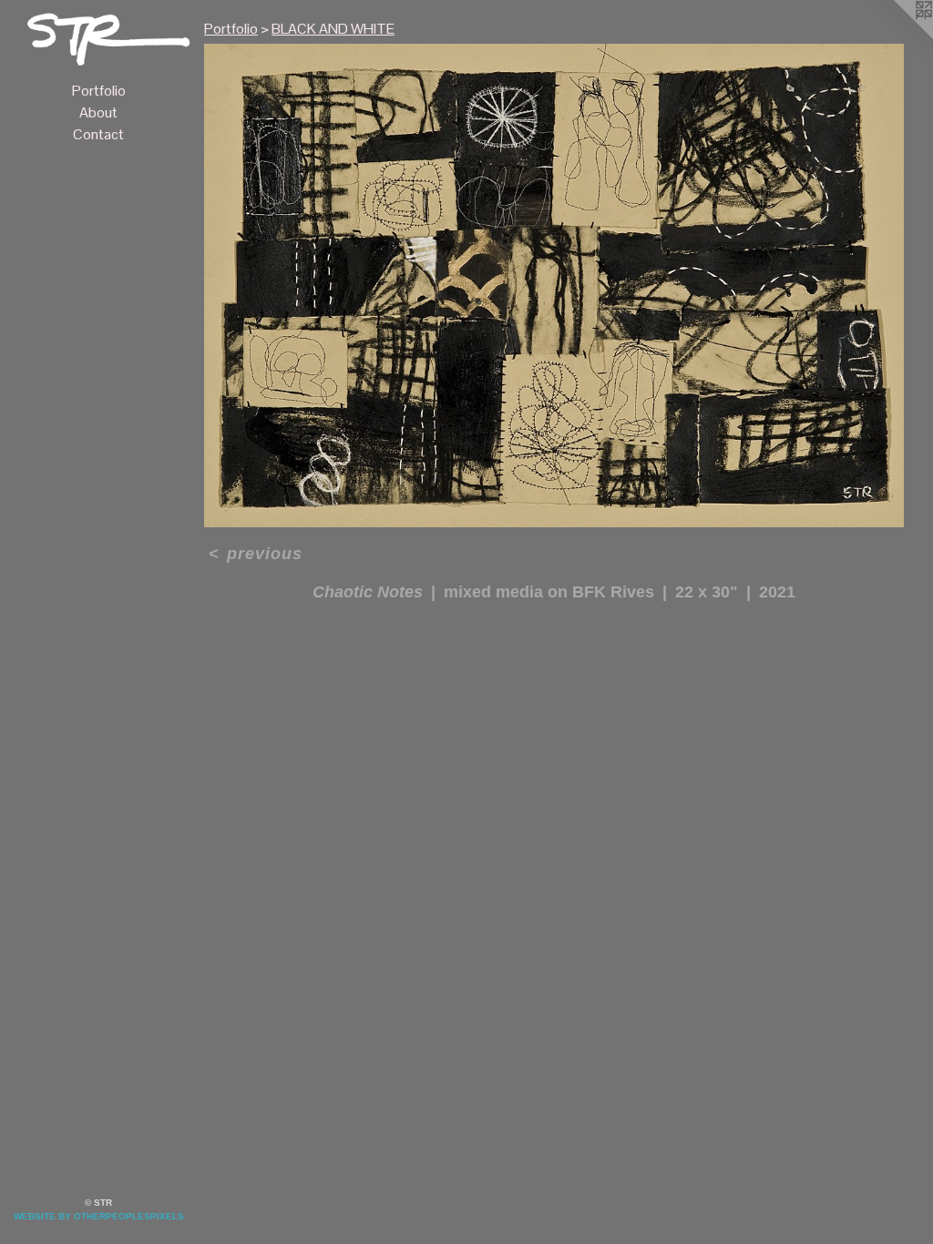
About (98, 112)
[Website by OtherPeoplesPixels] (896, 36)
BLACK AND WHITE (333, 28)
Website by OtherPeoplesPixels (99, 1216)
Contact (98, 134)
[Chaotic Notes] (554, 285)
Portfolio (99, 90)
